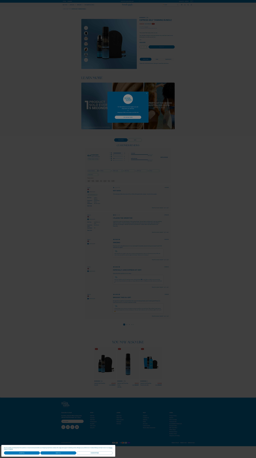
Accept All (22, 452)
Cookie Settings (95, 452)
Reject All (58, 452)
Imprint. (11, 449)
